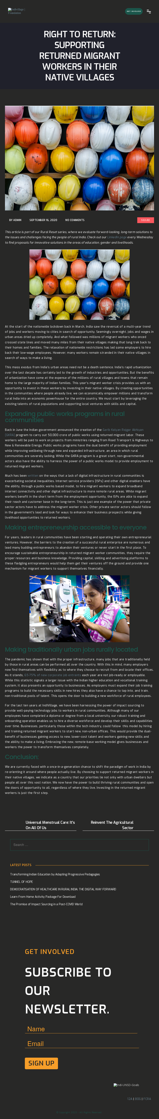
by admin (15, 220)
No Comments (75, 220)
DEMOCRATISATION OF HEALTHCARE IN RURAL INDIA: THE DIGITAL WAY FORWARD (63, 889)
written (33, 476)
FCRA (147, 1099)
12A (129, 1099)
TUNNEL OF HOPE (21, 882)
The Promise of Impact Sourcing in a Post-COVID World (46, 904)
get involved (134, 11)
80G (138, 1099)
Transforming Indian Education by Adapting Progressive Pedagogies (55, 874)
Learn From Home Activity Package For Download (43, 897)
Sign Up (41, 1063)
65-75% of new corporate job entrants (52, 675)
